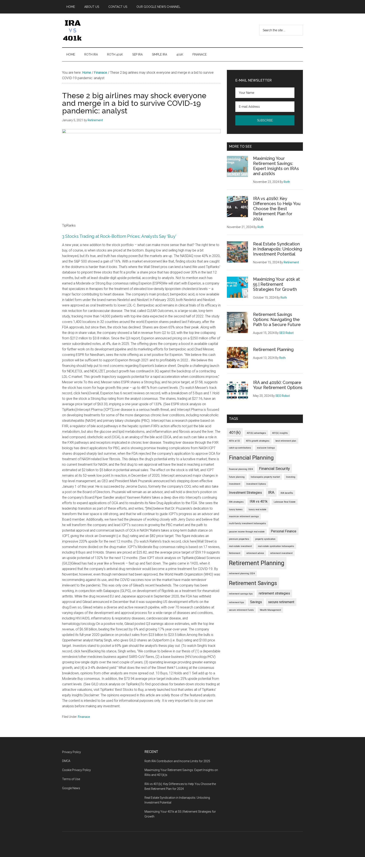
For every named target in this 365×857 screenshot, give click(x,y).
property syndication (265, 539)
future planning (237, 477)
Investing (290, 477)
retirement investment (281, 553)
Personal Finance (283, 531)
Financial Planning (251, 457)
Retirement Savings (253, 583)
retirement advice (255, 553)
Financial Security (274, 468)
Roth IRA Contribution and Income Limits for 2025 (177, 761)
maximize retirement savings (244, 516)
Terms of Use (71, 779)
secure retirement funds (241, 610)
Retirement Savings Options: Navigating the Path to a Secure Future (277, 319)
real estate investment (240, 546)
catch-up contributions (240, 447)
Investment (234, 484)
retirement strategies (274, 593)
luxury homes (235, 509)
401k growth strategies (257, 440)
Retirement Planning (273, 349)
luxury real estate (257, 509)
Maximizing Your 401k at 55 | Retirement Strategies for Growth (276, 284)
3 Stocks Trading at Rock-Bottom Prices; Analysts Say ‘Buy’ (119, 236)
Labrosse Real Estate (285, 502)
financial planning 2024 (241, 469)
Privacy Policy (71, 752)
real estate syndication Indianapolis (276, 546)
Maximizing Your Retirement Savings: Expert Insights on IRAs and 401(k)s (276, 166)
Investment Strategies (245, 493)
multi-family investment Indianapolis (247, 523)
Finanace (84, 716)
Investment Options (256, 484)
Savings (256, 602)
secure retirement (281, 602)
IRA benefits (287, 493)
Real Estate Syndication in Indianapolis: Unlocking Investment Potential (277, 249)
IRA (271, 492)
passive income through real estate (247, 531)
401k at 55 (234, 440)
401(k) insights (280, 433)
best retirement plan (285, 440)
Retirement (234, 553)
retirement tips (236, 602)
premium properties (239, 539)
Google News (71, 788)
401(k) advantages (256, 433)
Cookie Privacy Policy (76, 770)
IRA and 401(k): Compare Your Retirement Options (277, 385)
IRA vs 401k (259, 501)
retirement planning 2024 (242, 573)
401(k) (235, 432)
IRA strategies (236, 502)
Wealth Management (270, 610)
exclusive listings (266, 447)
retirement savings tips (241, 593)
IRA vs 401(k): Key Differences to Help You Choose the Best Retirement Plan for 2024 (277, 208)
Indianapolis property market (265, 477)
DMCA (66, 761)
